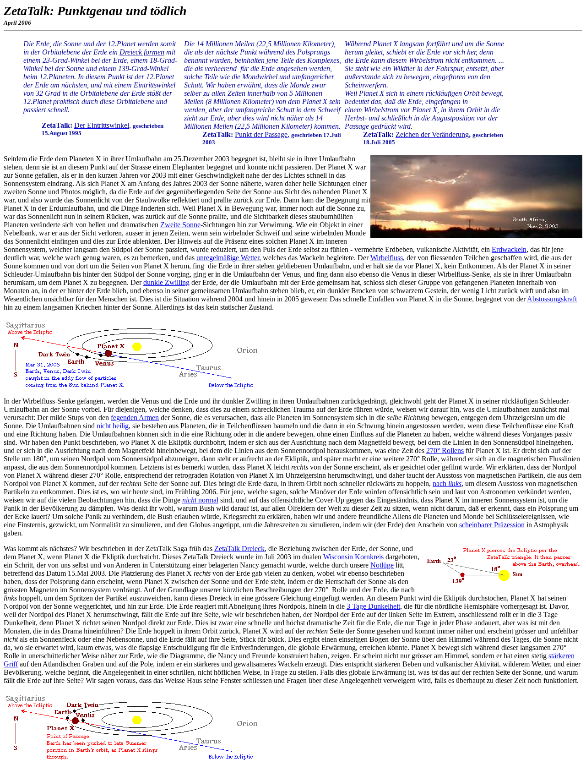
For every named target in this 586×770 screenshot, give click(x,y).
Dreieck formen (141, 52)
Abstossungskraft (552, 299)
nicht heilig (113, 426)
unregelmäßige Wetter (227, 258)
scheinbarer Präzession (492, 525)
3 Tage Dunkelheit (373, 606)
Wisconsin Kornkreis (353, 557)
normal (200, 500)
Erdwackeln (509, 249)
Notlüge (382, 565)
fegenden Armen (135, 417)
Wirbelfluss (386, 258)
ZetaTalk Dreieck (239, 548)
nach (447, 483)
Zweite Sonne (180, 225)
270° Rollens (445, 450)
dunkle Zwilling (166, 282)
